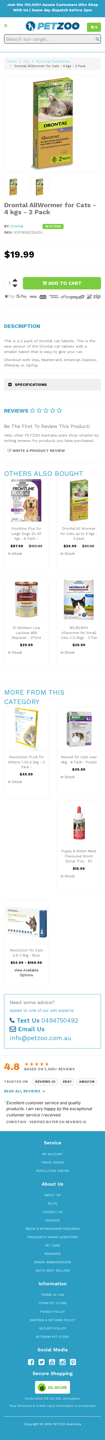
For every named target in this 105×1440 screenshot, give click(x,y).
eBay (67, 1082)
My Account (52, 1154)
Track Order (52, 1162)
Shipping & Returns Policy (52, 1320)
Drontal (16, 226)
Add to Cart (64, 283)
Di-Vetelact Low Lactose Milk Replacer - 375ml (26, 633)
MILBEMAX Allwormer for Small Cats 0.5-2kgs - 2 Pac (79, 633)
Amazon (86, 1082)
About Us (52, 1195)
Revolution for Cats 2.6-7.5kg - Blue (26, 952)
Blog (52, 1203)
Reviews (53, 1220)
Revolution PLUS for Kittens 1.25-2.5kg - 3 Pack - (26, 762)
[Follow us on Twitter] (41, 1362)
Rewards (52, 1254)
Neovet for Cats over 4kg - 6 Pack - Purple (79, 759)
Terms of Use (52, 1295)
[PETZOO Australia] (52, 25)
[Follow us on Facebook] (31, 1362)
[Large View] (13, 187)
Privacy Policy (52, 1312)
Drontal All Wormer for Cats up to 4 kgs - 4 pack (79, 534)
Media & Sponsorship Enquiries (53, 1229)
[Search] (97, 39)
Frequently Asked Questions (52, 1237)
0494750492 (47, 1020)
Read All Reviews (24, 1091)
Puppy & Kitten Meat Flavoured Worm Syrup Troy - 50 (78, 856)
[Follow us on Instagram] (62, 1362)
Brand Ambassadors (52, 1262)
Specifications (31, 384)
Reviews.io (45, 1082)
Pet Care (52, 1245)
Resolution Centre (52, 1171)
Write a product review (38, 450)
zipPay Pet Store (52, 1303)
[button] (5, 25)
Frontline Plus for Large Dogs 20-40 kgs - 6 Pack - (26, 534)
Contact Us (52, 1212)
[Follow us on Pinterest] (73, 1362)
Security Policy (52, 1328)
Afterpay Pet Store (52, 1337)
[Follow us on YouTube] (52, 1362)
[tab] (52, 384)
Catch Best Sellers (52, 1270)
